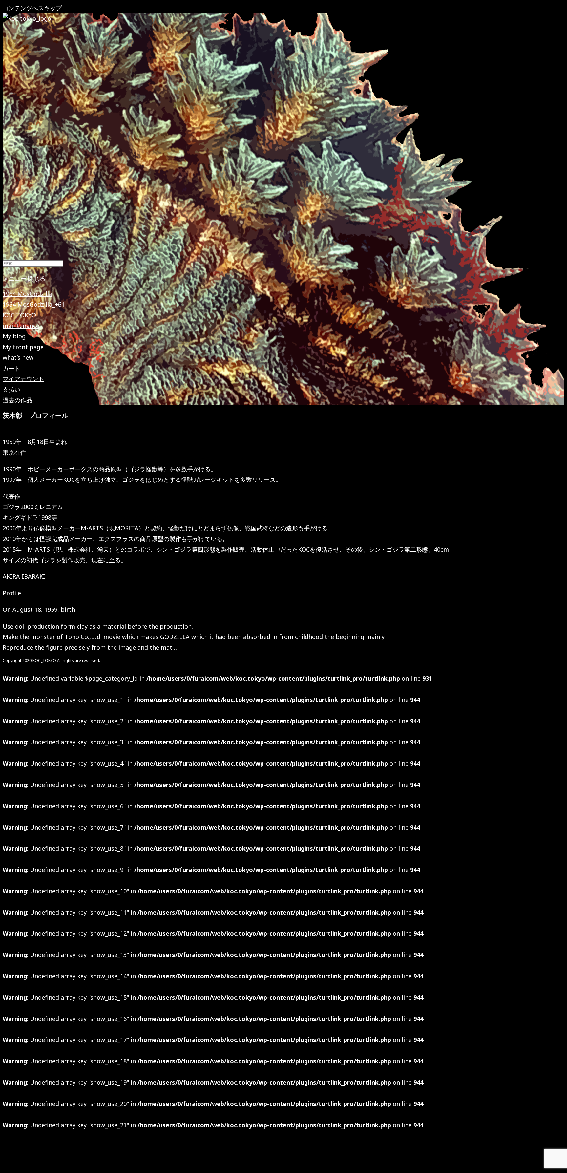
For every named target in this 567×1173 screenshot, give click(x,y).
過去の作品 (17, 400)
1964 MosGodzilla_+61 (34, 304)
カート (11, 368)
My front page (23, 347)
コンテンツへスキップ (32, 8)
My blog (14, 336)
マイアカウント (23, 379)
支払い (11, 389)
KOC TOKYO (19, 315)
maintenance (21, 326)
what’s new (18, 357)
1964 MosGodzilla (27, 294)
